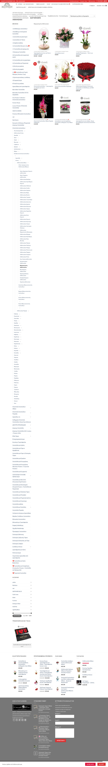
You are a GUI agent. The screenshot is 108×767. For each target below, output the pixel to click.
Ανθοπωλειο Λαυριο (25, 223)
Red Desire (15, 120)
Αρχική (20, 4)
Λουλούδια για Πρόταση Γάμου (21, 492)
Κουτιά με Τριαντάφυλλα (19, 442)
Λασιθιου (16, 359)
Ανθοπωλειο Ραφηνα (25, 252)
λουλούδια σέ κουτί (59, 53)
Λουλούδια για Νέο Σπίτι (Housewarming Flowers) (19, 480)
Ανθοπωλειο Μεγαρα (25, 234)
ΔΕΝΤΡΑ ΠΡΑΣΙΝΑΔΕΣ (19, 425)
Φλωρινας (16, 394)
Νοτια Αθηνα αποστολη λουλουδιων (24, 304)
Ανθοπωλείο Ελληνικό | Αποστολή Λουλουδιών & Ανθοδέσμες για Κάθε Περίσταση (85, 88)
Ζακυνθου (16, 318)
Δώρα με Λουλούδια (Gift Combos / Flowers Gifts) (21, 432)
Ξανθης (16, 371)
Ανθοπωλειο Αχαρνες (25, 190)
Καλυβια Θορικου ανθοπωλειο (24, 278)
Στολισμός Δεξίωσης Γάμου (20, 537)
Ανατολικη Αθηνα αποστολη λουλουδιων (25, 285)
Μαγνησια (16, 366)
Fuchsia (14, 600)
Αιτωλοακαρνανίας (18, 130)
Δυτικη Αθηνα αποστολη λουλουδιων (24, 298)
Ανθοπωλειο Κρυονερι (25, 221)
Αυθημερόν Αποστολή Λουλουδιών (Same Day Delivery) (21, 421)
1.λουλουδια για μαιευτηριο (19, 36)
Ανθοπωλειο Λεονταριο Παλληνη (25, 227)
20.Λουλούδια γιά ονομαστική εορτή (20, 56)
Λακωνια (16, 355)
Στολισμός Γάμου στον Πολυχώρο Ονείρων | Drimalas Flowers (45, 754)
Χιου (15, 403)
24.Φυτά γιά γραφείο (18, 69)
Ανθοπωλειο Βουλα (24, 195)
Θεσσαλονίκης (17, 330)
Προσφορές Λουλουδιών (19, 531)
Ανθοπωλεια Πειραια (22, 310)
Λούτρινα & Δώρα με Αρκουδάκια (21, 513)
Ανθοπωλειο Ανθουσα (25, 185)
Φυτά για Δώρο (16, 552)
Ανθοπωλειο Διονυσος (25, 202)
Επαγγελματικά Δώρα (18, 439)
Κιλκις (15, 346)
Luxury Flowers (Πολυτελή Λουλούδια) (19, 107)
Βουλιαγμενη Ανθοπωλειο (23, 270)
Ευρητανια (16, 316)
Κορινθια (16, 350)
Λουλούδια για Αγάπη (18, 445)
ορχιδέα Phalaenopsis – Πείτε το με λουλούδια (84, 53)
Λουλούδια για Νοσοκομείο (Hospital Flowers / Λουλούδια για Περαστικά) (21, 487)
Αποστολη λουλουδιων (33, 12)
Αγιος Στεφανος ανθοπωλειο (24, 176)
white (14, 582)
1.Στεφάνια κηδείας (17, 43)
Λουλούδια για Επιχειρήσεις (20, 461)
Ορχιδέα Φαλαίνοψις (18, 528)
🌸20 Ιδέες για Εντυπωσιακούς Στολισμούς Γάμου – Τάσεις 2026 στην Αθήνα (45, 738)
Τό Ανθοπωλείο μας (74, 1)
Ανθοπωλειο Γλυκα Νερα (26, 199)
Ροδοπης (16, 382)
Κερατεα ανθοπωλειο (25, 282)
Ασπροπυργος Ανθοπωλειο (23, 262)
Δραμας (16, 146)
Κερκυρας (16, 341)
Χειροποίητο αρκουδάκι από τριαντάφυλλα (20, 557)
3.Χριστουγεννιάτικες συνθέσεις (21, 77)
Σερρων (16, 387)
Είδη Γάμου (15, 436)
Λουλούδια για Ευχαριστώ (19, 471)
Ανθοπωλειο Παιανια (25, 243)
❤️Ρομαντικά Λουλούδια (19, 573)
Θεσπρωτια (17, 327)
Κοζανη (16, 348)
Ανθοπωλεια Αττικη (18, 133)
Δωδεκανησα (17, 149)
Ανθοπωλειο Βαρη (24, 192)
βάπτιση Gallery (21, 7)
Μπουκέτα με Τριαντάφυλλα (20, 522)
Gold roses (15, 594)
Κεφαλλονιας (17, 343)
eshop (48, 4)
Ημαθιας (16, 323)
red (13, 117)
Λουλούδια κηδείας (17, 504)
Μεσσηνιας (16, 368)
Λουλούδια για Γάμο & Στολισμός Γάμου (21, 454)
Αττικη (40, 14)
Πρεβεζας (16, 378)
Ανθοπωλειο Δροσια (25, 204)
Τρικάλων (16, 389)
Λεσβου (16, 362)
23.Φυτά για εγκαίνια (18, 66)
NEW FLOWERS (16, 111)
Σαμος (15, 385)
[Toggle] (30, 103)
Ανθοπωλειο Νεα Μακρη (26, 236)
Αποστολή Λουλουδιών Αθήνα (19, 407)
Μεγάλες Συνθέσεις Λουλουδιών (21, 516)
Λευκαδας (16, 364)
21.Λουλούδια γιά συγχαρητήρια (21, 60)
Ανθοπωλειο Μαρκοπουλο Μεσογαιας (26, 231)
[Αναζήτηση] (16, 4)
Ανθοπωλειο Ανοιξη (25, 188)
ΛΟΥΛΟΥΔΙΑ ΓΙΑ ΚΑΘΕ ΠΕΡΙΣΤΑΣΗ (19, 475)
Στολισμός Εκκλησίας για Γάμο (20, 540)
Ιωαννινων (16, 332)
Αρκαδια (16, 135)
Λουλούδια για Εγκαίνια (19, 458)
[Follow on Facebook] (96, 1)
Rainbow (14, 585)
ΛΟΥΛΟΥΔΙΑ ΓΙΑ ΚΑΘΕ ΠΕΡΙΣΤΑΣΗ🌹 (60, 4)
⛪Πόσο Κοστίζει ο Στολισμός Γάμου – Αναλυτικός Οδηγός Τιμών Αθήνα (44, 729)
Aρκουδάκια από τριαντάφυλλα (20, 86)
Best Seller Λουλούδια (18, 89)
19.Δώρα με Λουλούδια (18, 52)
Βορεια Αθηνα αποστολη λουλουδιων (25, 292)
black (13, 597)
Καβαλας (16, 334)
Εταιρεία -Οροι (83, 1)
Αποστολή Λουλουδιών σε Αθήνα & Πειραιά (40, 7)
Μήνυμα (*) (58, 727)
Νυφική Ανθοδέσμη (17, 525)
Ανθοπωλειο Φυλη (24, 256)
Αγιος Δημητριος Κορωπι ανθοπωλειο (26, 172)
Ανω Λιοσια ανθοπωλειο (26, 259)
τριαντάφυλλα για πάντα (19, 549)
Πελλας (16, 373)
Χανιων (16, 401)
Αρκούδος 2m (16, 417)
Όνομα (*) (57, 713)
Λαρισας (16, 357)
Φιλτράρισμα (17, 615)
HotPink (14, 606)
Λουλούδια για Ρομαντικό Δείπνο (21, 498)
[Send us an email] (101, 1)
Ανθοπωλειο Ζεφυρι (25, 208)
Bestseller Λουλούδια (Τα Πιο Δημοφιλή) (20, 93)
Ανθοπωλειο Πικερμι (25, 247)
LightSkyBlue (16, 609)
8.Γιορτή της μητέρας (18, 83)
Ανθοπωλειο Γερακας (25, 197)
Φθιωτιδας (16, 391)
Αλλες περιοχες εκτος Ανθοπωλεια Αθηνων (24, 165)
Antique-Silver (16, 603)
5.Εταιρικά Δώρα (17, 80)
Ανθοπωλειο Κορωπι (25, 219)
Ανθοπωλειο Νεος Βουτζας (24, 239)
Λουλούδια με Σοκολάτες (19, 507)
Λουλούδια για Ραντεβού (19, 495)
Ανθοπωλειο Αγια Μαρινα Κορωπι (26, 182)
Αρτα (15, 137)
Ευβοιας (16, 314)
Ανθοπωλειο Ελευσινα (25, 206)
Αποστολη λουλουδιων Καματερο (63, 86)
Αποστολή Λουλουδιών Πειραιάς (19, 413)
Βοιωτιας (16, 142)
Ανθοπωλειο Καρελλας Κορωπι (25, 212)
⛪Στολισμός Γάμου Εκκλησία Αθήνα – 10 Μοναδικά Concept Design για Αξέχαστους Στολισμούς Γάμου (45, 718)
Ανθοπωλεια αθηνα (19, 16)
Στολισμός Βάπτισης (18, 534)
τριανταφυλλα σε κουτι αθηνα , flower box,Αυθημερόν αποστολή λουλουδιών (85, 121)
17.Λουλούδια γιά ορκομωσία (20, 49)
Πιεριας (16, 375)
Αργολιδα (17, 158)
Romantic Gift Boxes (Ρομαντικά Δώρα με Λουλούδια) (21, 124)
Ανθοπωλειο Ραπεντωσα (26, 250)
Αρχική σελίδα (17, 12)
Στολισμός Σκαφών (17, 543)
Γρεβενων (16, 144)
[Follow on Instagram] (98, 1)
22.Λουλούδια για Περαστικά (20, 63)
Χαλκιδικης (16, 398)
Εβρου (15, 151)
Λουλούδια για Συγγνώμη (19, 501)
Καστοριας (16, 339)
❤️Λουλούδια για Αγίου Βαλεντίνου (19, 562)
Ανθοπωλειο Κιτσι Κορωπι (24, 216)
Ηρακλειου (16, 325)
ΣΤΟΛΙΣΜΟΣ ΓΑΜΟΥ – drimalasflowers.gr (45, 746)
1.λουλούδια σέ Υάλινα (18, 40)
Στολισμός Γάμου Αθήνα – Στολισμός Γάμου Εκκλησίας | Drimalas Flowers (45, 708)
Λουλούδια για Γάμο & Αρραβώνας (18, 449)
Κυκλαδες (16, 352)
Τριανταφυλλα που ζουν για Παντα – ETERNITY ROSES (42, 53)
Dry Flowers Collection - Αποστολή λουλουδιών (19, 98)
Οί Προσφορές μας (77, 4)
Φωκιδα (16, 396)
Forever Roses (29, 4)
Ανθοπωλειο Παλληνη (25, 245)
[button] (92, 1)
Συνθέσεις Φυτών (17, 546)
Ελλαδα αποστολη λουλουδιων (24, 14)
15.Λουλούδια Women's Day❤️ (21, 46)
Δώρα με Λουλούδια (18, 428)
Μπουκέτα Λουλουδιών (18, 519)
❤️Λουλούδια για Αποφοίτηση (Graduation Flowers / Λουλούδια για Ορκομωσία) (21, 568)
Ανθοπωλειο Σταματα (25, 254)
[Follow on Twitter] (19, 720)
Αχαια (15, 140)
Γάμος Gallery (40, 4)
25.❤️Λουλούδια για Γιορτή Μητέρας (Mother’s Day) (20, 73)
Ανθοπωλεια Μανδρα (25, 179)
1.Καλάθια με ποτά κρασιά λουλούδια (19, 32)
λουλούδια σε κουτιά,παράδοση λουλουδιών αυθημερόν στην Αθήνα (64, 121)
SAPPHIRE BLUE (17, 591)
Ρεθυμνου (16, 380)
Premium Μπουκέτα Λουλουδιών (21, 114)
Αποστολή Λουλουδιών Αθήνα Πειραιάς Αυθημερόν (43, 121)
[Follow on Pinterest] (104, 1)
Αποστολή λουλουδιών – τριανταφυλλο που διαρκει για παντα (43, 87)
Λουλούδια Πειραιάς (18, 510)
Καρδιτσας (16, 336)
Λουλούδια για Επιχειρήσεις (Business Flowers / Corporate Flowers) (20, 466)
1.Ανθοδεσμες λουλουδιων (19, 28)
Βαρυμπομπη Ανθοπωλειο (23, 266)
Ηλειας (15, 320)
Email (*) (57, 720)
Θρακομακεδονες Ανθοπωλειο (24, 274)
